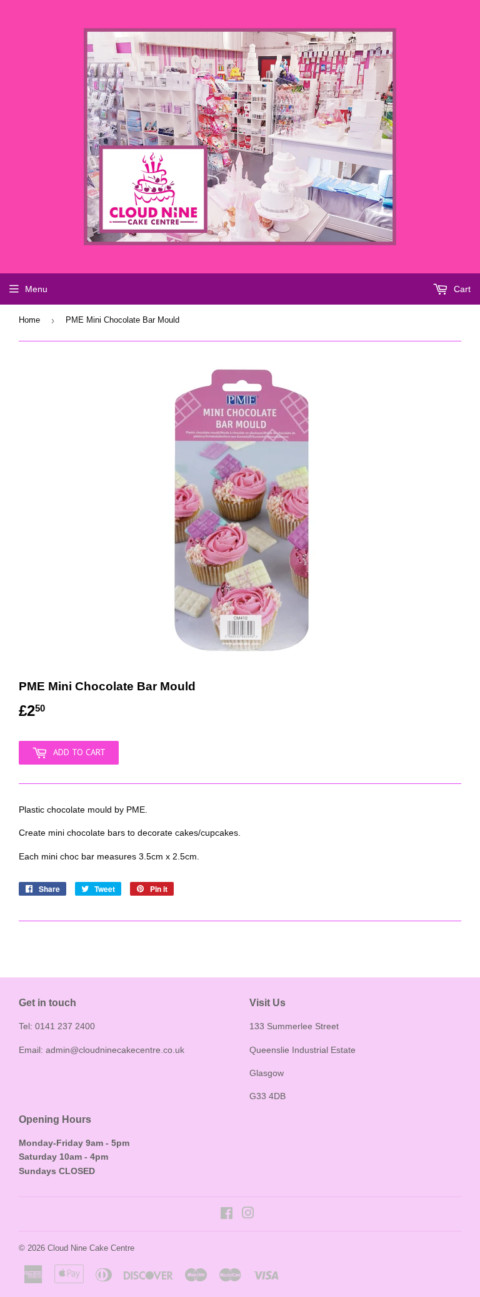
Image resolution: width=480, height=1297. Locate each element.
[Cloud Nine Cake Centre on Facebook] (226, 1215)
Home (29, 320)
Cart (461, 289)
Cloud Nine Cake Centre (91, 1248)
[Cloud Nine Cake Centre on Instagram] (248, 1215)
